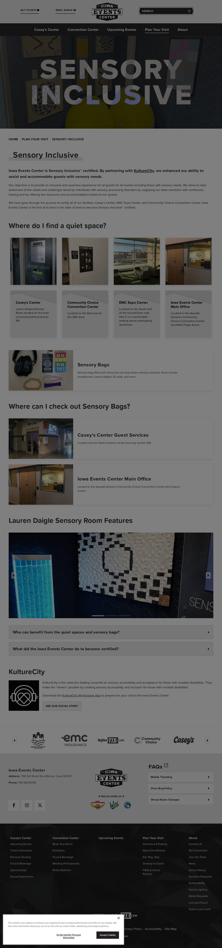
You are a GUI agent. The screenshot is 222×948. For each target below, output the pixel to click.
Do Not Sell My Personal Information (69, 936)
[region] (63, 929)
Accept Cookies (108, 935)
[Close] (118, 918)
